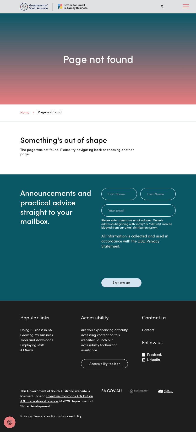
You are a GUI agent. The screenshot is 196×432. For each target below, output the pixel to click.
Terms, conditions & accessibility (57, 416)
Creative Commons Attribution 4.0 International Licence (56, 398)
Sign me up (121, 282)
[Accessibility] (10, 422)
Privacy (26, 416)
